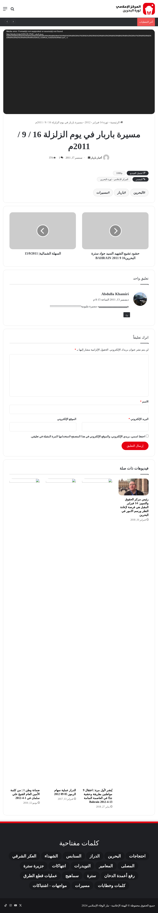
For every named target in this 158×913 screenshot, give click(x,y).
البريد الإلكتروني (139, 419)
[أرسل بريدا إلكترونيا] (89, 157)
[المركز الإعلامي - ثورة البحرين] (135, 9)
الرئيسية (115, 122)
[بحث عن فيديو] (12, 10)
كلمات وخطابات (111, 885)
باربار (120, 192)
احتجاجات (137, 856)
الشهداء (51, 856)
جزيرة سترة (33, 866)
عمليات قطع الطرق (40, 875)
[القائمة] (5, 10)
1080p (119, 173)
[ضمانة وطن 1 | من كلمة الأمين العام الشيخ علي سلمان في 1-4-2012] (24, 632)
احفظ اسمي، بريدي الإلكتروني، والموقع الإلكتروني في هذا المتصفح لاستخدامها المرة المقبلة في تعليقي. (88, 436)
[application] (79, 73)
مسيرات (102, 192)
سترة (91, 875)
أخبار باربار (96, 157)
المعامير (106, 866)
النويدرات (82, 866)
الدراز (95, 856)
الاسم (144, 401)
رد (126, 314)
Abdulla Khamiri (115, 294)
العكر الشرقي (24, 856)
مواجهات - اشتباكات (50, 885)
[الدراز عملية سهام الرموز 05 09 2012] (61, 632)
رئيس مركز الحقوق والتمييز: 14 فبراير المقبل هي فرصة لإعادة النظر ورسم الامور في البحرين (134, 507)
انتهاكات (59, 866)
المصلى (128, 866)
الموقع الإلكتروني (66, 419)
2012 (88, 122)
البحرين (139, 192)
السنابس (73, 856)
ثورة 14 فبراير (100, 122)
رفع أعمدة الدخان (119, 875)
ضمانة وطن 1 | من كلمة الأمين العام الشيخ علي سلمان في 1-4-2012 (25, 794)
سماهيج (72, 875)
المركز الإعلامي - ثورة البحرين (114, 179)
